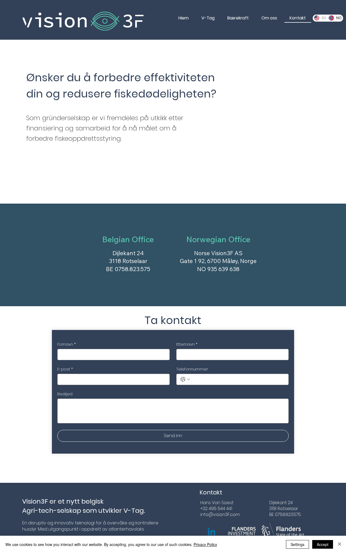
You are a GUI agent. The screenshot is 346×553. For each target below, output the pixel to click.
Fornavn (66, 344)
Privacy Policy (205, 544)
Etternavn (187, 344)
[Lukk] (339, 544)
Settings (297, 544)
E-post (65, 369)
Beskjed (64, 394)
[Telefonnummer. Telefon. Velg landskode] (185, 379)
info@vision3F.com (220, 514)
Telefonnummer (192, 369)
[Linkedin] (211, 532)
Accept (322, 544)
